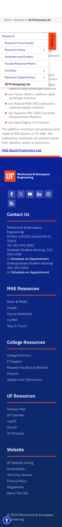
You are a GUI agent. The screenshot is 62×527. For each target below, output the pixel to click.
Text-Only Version (19, 475)
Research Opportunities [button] (20, 77)
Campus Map (16, 409)
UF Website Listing (20, 463)
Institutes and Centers (19, 57)
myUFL (12, 421)
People (12, 307)
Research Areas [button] (15, 50)
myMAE (12, 320)
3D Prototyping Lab (17, 84)
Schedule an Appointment (30, 259)
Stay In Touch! (17, 326)
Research (19, 19)
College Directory (19, 355)
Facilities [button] (11, 70)
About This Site (17, 493)
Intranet (13, 373)
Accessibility (16, 469)
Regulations (15, 487)
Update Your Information (24, 379)
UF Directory (15, 433)
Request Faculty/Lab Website (27, 367)
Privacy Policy (17, 481)
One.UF (12, 427)
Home (7, 19)
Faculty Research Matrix (20, 63)
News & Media (17, 301)
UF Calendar (15, 415)
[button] (7, 520)
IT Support (14, 361)
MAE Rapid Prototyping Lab (21, 150)
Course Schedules (19, 314)
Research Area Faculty (19, 43)
